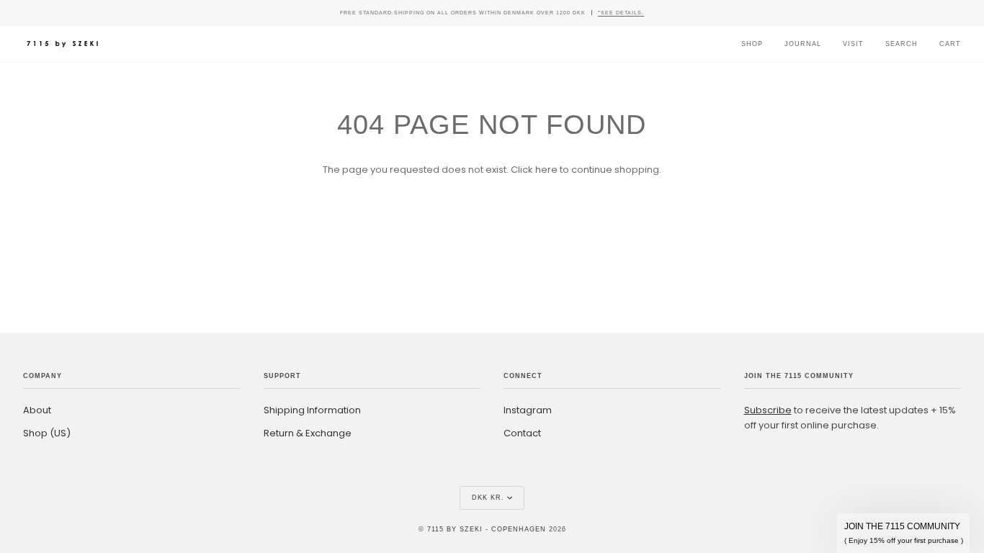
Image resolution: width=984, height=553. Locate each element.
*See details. (621, 12)
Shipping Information (312, 410)
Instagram (528, 410)
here (546, 169)
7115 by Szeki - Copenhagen (486, 529)
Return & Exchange (308, 433)
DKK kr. (488, 497)
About (37, 410)
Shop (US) (47, 433)
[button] (903, 533)
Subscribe (768, 410)
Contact (522, 433)
